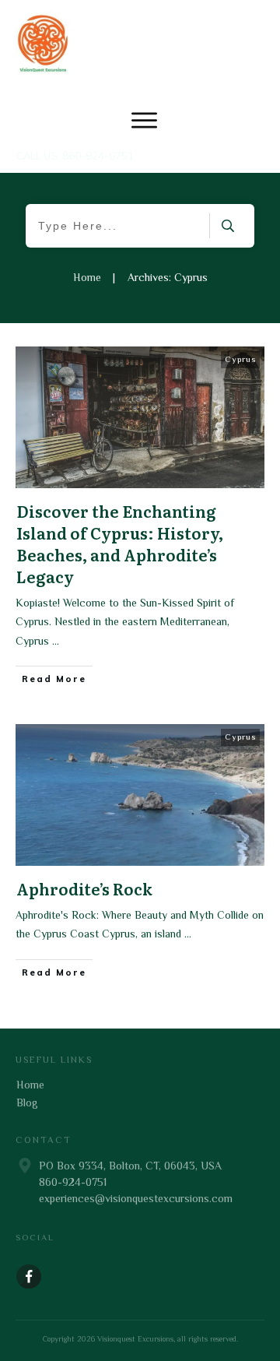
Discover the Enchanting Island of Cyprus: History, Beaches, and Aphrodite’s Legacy (119, 543)
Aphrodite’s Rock (84, 888)
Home (30, 1084)
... (55, 641)
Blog (27, 1102)
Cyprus (240, 359)
